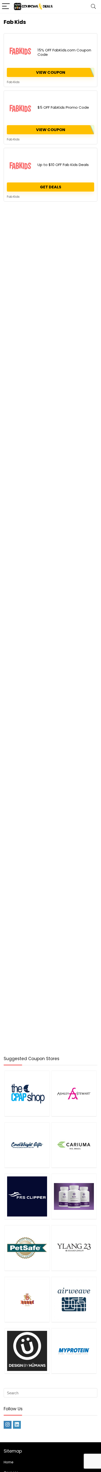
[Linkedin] (17, 1425)
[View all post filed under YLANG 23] (73, 1247)
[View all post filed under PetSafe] (27, 1247)
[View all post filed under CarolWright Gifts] (27, 1145)
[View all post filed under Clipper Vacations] (27, 1196)
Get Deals (50, 187)
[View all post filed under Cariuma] (73, 1145)
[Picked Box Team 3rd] (90, 40)
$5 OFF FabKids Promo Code (63, 107)
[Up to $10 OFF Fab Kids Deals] (20, 165)
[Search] (93, 6)
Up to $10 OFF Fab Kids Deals (63, 164)
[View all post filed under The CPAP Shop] (27, 1093)
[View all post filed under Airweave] (73, 1299)
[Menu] (6, 6)
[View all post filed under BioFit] (73, 1196)
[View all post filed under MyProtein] (73, 1350)
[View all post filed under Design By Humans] (27, 1350)
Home (8, 1462)
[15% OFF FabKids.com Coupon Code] (20, 51)
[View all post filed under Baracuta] (27, 1299)
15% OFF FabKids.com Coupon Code (64, 52)
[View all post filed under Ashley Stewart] (73, 1093)
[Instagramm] (8, 1425)
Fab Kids (13, 82)
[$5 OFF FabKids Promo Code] (20, 108)
